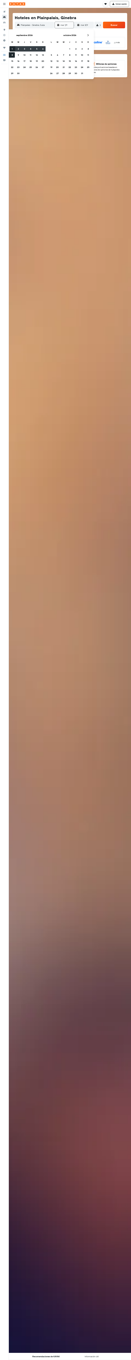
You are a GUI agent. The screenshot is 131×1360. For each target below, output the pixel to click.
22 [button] (12, 67)
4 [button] (30, 49)
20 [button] (43, 61)
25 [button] (30, 67)
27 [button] (43, 67)
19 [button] (37, 61)
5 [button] (36, 49)
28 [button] (63, 73)
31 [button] (82, 73)
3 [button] (24, 49)
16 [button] (18, 61)
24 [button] (24, 67)
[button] (4, 4)
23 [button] (18, 67)
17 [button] (24, 61)
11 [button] (30, 55)
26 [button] (37, 67)
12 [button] (37, 55)
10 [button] (24, 55)
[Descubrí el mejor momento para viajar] (4, 40)
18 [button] (31, 61)
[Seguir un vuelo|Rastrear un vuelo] (4, 35)
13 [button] (43, 55)
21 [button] (64, 67)
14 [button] (64, 61)
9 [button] (18, 55)
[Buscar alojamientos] (4, 17)
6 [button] (42, 49)
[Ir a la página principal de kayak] (17, 3)
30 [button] (18, 73)
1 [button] (12, 49)
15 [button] (12, 61)
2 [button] (18, 49)
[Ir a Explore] (4, 29)
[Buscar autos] (4, 22)
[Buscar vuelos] (4, 11)
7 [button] (63, 55)
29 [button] (12, 73)
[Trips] (4, 47)
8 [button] (12, 55)
